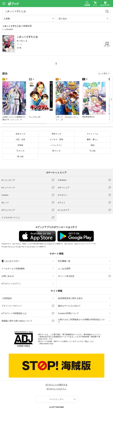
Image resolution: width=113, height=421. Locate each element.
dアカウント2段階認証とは (13, 313)
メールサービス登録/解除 (13, 268)
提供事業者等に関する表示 (70, 298)
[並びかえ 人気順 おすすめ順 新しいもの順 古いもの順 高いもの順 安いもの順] (29, 18)
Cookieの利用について (68, 313)
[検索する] (107, 11)
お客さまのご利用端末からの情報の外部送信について (81, 320)
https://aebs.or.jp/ (46, 344)
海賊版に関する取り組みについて (16, 321)
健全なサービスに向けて (69, 306)
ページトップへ (56, 399)
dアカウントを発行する (56, 384)
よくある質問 (64, 268)
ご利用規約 (6, 298)
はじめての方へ (12, 261)
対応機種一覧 (64, 261)
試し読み (107, 45)
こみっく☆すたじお (27, 36)
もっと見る (102, 73)
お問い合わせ (7, 276)
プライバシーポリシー (11, 306)
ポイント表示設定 (66, 276)
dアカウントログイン (11, 283)
